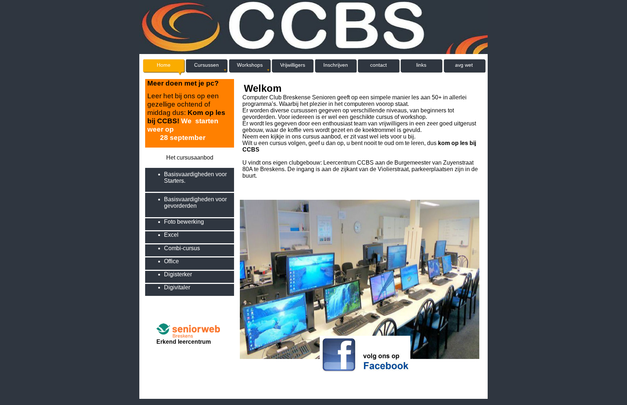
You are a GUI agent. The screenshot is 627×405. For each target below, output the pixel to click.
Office (171, 261)
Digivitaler (177, 287)
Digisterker (178, 274)
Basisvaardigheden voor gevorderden (195, 202)
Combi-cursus (182, 248)
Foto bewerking (184, 222)
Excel (171, 235)
